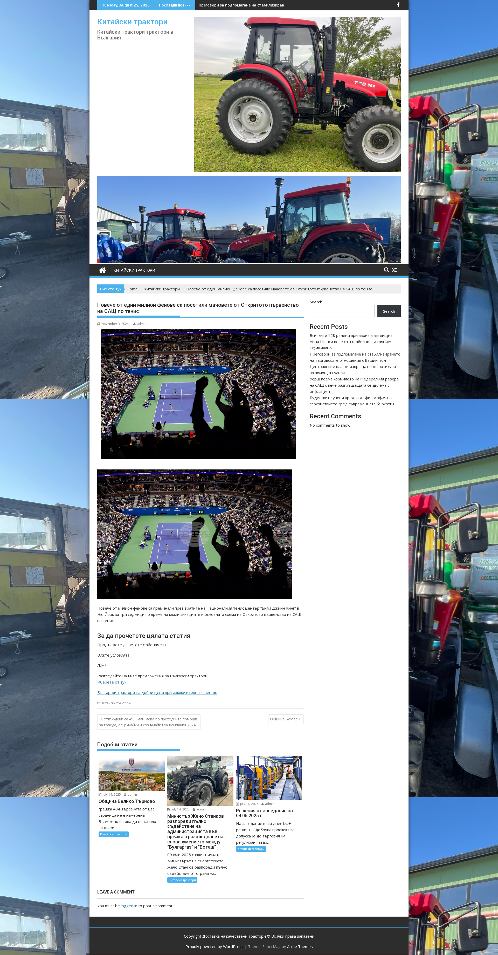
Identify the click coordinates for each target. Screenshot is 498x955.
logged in (129, 905)
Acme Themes (300, 946)
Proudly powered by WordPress (214, 946)
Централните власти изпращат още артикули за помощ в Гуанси (261, 5)
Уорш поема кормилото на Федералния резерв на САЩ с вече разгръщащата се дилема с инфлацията (354, 385)
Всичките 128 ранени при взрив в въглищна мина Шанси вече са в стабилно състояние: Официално (351, 341)
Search (316, 301)
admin (141, 324)
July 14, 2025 (111, 794)
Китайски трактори (132, 21)
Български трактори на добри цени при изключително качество (157, 692)
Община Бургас (283, 719)
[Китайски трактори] (249, 261)
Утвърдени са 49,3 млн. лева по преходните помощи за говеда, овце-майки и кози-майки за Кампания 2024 (148, 722)
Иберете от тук (111, 682)
